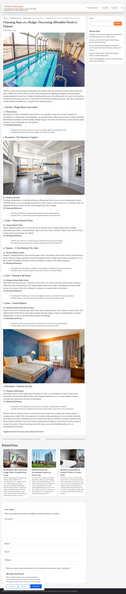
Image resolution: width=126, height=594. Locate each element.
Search (91, 18)
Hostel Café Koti (14, 432)
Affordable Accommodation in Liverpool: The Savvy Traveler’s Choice (71, 472)
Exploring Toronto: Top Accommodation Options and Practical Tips (41, 472)
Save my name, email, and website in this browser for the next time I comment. (38, 568)
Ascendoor (59, 591)
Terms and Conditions (40, 591)
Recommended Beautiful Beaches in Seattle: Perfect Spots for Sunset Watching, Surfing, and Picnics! (105, 48)
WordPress (74, 591)
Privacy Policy (29, 591)
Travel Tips (104, 8)
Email (7, 552)
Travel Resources (92, 8)
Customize (12, 586)
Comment (9, 519)
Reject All (24, 586)
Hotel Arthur (24, 432)
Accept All (36, 586)
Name (8, 544)
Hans (14, 30)
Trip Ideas (114, 8)
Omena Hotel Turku (37, 432)
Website (8, 560)
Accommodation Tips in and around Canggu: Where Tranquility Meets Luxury (15, 472)
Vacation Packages (13, 6)
